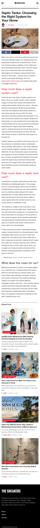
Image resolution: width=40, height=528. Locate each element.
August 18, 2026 (13, 393)
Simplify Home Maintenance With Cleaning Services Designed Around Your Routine (17, 337)
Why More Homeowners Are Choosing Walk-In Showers (19, 467)
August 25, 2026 (13, 349)
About (4, 514)
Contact (4, 518)
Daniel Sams (6, 435)
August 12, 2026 (17, 435)
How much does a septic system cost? (17, 91)
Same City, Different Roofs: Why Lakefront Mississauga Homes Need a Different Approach (19, 425)
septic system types (13, 81)
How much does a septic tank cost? (20, 175)
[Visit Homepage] (20, 3)
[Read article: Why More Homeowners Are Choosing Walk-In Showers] (20, 451)
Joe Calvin (11, 25)
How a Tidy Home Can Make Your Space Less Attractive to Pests (19, 381)
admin (5, 349)
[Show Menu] (2, 3)
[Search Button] (37, 3)
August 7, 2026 (13, 476)
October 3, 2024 (22, 25)
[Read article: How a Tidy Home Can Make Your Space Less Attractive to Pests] (20, 365)
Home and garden (9, 332)
